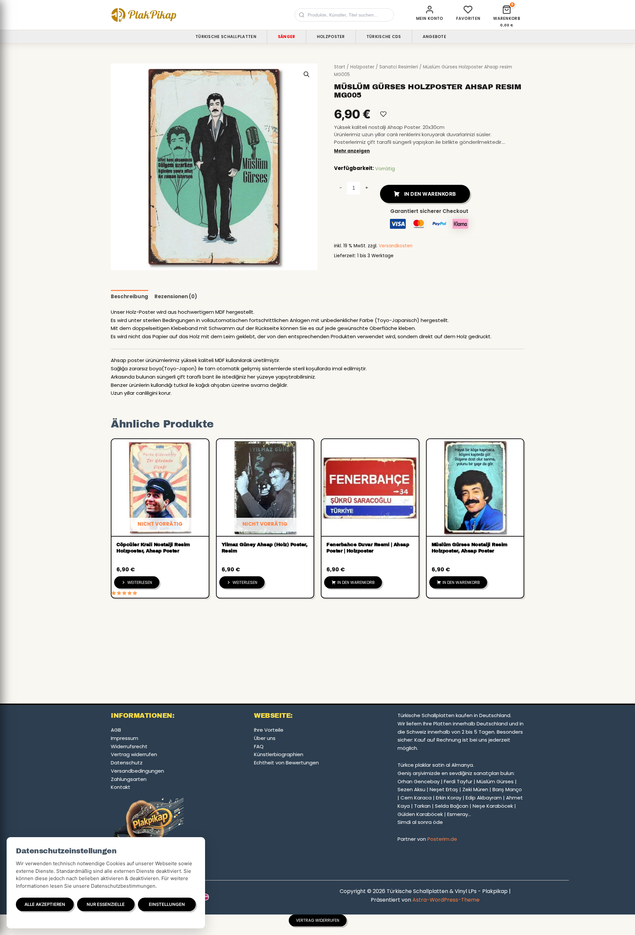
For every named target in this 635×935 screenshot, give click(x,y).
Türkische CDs (383, 36)
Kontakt (120, 787)
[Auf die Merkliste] (383, 114)
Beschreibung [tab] (129, 296)
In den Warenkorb (430, 194)
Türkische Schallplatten (225, 36)
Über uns (264, 738)
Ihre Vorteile (268, 729)
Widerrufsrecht (129, 746)
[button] (307, 74)
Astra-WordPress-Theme (446, 900)
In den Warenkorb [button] (356, 582)
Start (339, 67)
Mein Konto (429, 18)
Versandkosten (395, 246)
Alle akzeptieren (44, 904)
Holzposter (331, 36)
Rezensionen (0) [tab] (175, 296)
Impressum (124, 738)
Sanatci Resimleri (398, 67)
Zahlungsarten (129, 779)
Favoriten (468, 18)
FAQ (259, 746)
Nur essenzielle (106, 904)
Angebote (434, 36)
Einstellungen (167, 904)
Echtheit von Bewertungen (286, 762)
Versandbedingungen (137, 770)
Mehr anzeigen (352, 151)
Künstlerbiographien (278, 754)
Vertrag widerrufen (134, 754)
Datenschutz (127, 762)
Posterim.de (442, 838)
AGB (116, 729)
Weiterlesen (139, 582)
